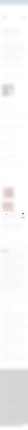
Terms (24, 217)
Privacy (22, 217)
